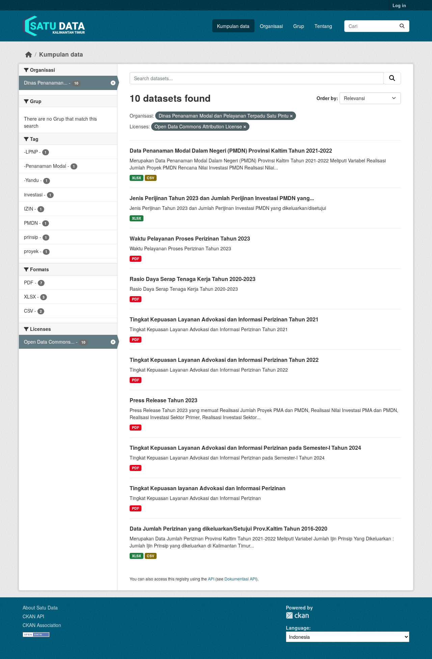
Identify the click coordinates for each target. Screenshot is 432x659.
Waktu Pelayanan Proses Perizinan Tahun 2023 (190, 238)
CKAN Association (42, 625)
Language (297, 627)
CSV (150, 177)
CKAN (297, 615)
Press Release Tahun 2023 (163, 400)
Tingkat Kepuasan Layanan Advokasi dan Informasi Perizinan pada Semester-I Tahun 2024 (245, 447)
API (211, 579)
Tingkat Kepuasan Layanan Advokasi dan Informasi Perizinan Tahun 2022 (224, 360)
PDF (135, 258)
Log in (399, 5)
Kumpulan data (233, 26)
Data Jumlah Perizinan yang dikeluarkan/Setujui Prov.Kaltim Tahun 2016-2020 (228, 528)
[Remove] (291, 116)
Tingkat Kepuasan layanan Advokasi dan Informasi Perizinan (208, 488)
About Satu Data (40, 607)
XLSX (136, 177)
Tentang (323, 26)
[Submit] (402, 26)
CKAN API (33, 616)
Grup (298, 26)
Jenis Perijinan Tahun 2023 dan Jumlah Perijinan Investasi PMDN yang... (222, 198)
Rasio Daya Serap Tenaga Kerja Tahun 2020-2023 (192, 279)
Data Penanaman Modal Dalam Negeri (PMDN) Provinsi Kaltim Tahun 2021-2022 (231, 150)
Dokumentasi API (240, 579)
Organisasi (271, 26)
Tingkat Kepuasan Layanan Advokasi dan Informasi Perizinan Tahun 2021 (224, 319)
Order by (326, 98)
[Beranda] (28, 54)
